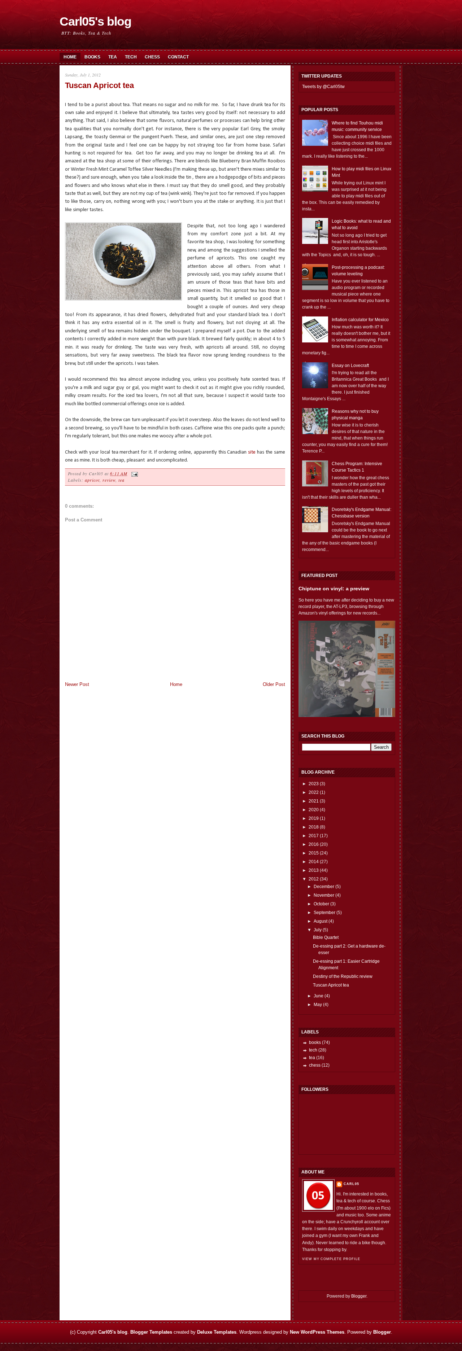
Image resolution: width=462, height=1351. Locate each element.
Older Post (274, 684)
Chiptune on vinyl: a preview (333, 588)
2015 (314, 853)
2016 (314, 844)
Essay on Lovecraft (350, 365)
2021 (314, 801)
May (318, 1004)
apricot (92, 480)
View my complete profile (331, 1259)
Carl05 (351, 1184)
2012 (314, 879)
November (324, 895)
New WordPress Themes (317, 1332)
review (109, 480)
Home (70, 57)
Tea (112, 57)
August (320, 921)
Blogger (358, 1296)
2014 (314, 861)
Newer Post (77, 684)
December (324, 886)
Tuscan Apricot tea (99, 85)
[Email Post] (133, 473)
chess (315, 1065)
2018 (314, 827)
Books (92, 57)
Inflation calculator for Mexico (360, 319)
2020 (314, 809)
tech (313, 1050)
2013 (314, 870)
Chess (152, 57)
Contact (178, 57)
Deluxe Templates (216, 1332)
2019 (314, 818)
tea (121, 480)
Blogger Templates (151, 1332)
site (252, 452)
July (318, 929)
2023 (314, 783)
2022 (314, 792)
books (315, 1042)
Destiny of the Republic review (342, 976)
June (318, 995)
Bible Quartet (326, 937)
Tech (131, 57)
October (321, 903)
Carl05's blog (95, 21)
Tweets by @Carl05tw (323, 86)
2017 (314, 835)
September (324, 912)
